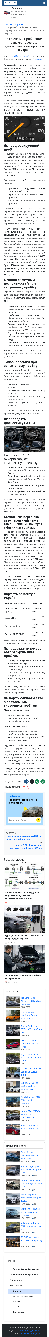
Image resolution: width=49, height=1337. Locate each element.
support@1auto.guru (30, 1333)
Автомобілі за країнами (25, 1274)
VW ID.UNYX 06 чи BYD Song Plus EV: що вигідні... (31, 1071)
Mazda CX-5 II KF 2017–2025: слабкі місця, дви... (31, 1128)
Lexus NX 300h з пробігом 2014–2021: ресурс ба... (31, 1043)
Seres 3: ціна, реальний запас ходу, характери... (31, 1155)
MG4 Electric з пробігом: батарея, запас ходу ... (30, 1015)
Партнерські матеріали (23, 1296)
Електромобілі (17, 1285)
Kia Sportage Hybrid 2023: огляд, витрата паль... (31, 1169)
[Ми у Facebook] (43, 3)
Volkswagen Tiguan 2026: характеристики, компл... (32, 1226)
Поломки (16, 1301)
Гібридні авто (16, 1280)
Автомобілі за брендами (26, 1268)
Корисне (19, 24)
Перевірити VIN (10, 3)
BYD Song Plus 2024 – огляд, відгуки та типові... (31, 1211)
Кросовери (18, 1312)
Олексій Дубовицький (19, 56)
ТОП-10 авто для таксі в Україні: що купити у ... (31, 1240)
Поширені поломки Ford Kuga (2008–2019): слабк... (32, 1183)
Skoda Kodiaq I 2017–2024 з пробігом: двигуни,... (31, 1100)
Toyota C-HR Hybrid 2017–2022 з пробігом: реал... (32, 1029)
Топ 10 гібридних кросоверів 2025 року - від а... (32, 1197)
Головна (8, 24)
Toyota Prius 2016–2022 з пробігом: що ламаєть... (31, 1057)
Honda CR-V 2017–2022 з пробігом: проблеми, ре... (32, 1114)
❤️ (25, 786)
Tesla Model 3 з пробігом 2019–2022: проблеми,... (31, 1000)
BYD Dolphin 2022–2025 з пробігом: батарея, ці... (30, 1086)
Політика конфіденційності (29, 1330)
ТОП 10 (16, 1306)
